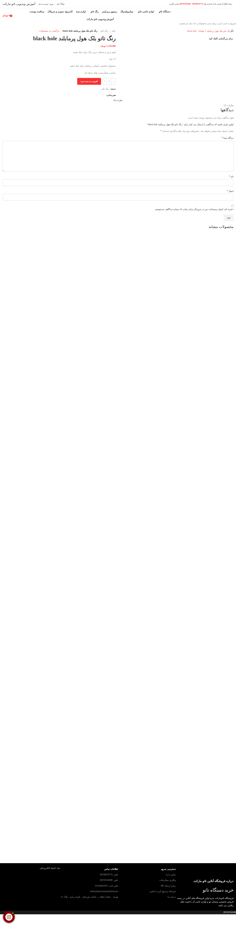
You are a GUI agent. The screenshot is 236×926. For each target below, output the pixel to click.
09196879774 (197, 4)
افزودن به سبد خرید (89, 81)
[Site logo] (221, 15)
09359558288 (185, 4)
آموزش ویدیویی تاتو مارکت (18, 4)
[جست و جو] (14, 15)
